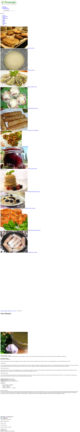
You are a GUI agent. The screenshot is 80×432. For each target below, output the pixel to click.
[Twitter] (2, 418)
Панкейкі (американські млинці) (34, 191)
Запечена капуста (31, 48)
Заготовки (4, 23)
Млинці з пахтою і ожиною (30, 208)
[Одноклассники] (3, 418)
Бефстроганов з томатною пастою (34, 230)
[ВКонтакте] (1, 418)
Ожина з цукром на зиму (32, 168)
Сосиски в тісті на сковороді (33, 130)
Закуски (4, 20)
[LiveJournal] (5, 418)
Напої (4, 21)
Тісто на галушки (31, 70)
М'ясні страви (5, 18)
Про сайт (4, 6)
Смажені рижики (25, 146)
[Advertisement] (6, 281)
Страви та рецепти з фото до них (6, 310)
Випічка (4, 17)
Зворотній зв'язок (6, 8)
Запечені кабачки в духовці (33, 108)
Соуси (4, 22)
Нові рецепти (5, 7)
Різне (4, 24)
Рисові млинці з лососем (32, 252)
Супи (4, 19)
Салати (4, 15)
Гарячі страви (5, 16)
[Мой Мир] (4, 418)
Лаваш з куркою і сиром (32, 86)
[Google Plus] (7, 418)
